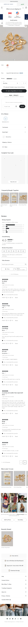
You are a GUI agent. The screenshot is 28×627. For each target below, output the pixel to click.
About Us (4, 592)
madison (4, 444)
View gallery (20, 519)
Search (22, 106)
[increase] (25, 83)
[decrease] (22, 83)
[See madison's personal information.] (7, 444)
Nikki (3, 283)
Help (3, 576)
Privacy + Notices (6, 596)
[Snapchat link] (18, 618)
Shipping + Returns (7, 142)
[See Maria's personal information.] (6, 330)
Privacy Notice (11, 25)
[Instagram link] (9, 618)
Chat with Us (15, 555)
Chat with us (8, 136)
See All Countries (13, 20)
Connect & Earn (5, 580)
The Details (5, 127)
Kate (3, 373)
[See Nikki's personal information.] (5, 283)
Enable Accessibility (14, 1)
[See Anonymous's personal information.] (8, 353)
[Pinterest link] (12, 618)
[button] (10, 14)
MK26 (3, 394)
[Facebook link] (7, 618)
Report (16, 297)
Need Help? (5, 132)
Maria (3, 330)
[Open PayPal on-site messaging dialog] (12, 95)
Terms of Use (17, 25)
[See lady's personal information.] (5, 307)
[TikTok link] (15, 618)
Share (6, 147)
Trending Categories (7, 588)
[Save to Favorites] (25, 27)
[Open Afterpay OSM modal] (18, 95)
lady (3, 307)
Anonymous (5, 353)
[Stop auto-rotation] (26, 18)
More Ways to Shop (6, 584)
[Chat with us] (3, 136)
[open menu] (2, 8)
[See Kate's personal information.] (5, 373)
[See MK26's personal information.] (6, 394)
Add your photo (7, 519)
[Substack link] (20, 618)
